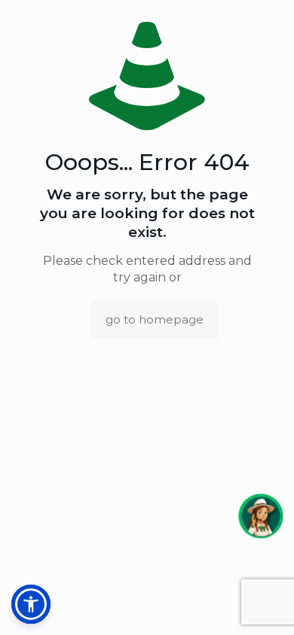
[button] (261, 516)
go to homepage (155, 319)
